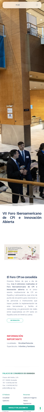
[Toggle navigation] (37, 5)
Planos (25, 401)
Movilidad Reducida (25, 343)
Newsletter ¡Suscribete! (18, 408)
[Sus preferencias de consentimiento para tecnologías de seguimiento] (40, 408)
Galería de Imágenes (30, 398)
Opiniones (6, 401)
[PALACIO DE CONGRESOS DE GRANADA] (18, 5)
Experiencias (27, 403)
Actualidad (6, 398)
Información (15, 320)
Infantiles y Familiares (26, 346)
